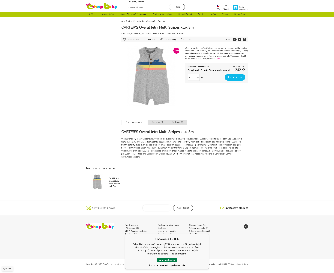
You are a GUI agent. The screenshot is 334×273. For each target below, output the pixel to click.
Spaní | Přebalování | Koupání (133, 14)
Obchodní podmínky (198, 225)
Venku (225, 14)
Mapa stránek (242, 264)
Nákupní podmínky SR (198, 228)
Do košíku (235, 77)
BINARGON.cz (227, 264)
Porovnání (152, 39)
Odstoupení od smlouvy (168, 225)
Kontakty (162, 228)
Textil (200, 14)
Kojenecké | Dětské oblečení (144, 21)
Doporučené (239, 14)
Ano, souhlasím (167, 260)
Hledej (177, 6)
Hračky (213, 14)
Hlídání (189, 39)
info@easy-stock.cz (136, 2)
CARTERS (180, 33)
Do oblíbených (133, 39)
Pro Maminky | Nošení (162, 14)
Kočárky (92, 14)
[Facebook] (246, 226)
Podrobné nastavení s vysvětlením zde (167, 265)
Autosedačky (108, 14)
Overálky (161, 21)
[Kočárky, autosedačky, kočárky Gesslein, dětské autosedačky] (122, 21)
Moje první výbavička (167, 231)
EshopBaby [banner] (101, 6)
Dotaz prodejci (171, 39)
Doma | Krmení (185, 14)
